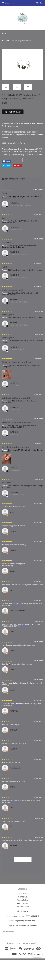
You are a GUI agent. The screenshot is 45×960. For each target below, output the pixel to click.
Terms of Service (22, 907)
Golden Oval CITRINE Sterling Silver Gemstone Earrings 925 (21, 366)
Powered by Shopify (29, 943)
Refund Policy (22, 903)
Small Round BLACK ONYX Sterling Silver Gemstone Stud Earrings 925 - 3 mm (19, 426)
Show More (15, 605)
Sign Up (39, 931)
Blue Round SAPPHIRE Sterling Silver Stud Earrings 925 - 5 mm (22, 450)
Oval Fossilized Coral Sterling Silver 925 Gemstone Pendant (22, 341)
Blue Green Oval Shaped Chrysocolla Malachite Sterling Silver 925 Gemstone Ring (21, 197)
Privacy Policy (22, 900)
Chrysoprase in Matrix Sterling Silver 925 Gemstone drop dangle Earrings (19, 246)
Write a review (19, 179)
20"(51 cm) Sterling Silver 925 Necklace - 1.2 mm (25, 318)
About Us (22, 894)
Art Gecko (16, 943)
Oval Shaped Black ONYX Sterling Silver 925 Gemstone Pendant (20, 294)
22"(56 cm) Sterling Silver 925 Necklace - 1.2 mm (25, 270)
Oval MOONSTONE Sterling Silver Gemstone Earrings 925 (20, 401)
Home (4, 33)
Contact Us (22, 897)
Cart (41, 3)
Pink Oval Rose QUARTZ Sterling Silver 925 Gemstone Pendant (20, 221)
